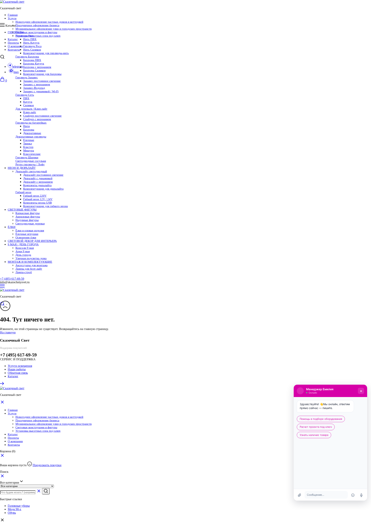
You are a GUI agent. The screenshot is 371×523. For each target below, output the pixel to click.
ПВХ (26, 98)
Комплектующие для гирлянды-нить (46, 53)
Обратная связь (18, 372)
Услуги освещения (20, 365)
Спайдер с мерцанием (37, 119)
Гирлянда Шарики (26, 157)
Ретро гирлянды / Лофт (30, 164)
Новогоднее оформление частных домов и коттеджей (49, 21)
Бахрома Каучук (33, 63)
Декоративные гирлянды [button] (30, 136)
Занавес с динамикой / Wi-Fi (41, 91)
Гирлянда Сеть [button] (24, 94)
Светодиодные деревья (30, 223)
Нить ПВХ (30, 39)
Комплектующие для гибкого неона (45, 206)
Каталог (13, 39)
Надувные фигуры (27, 220)
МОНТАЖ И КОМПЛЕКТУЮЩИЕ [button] (30, 261)
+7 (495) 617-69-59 (12, 278)
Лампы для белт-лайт (28, 268)
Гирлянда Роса (32, 46)
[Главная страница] (2, 384)
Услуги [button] (12, 18)
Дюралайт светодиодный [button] (31, 171)
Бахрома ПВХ (32, 60)
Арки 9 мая (22, 251)
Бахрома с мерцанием (37, 67)
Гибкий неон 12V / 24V (38, 199)
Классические (32, 154)
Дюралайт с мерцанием (38, 181)
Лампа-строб (23, 272)
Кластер (28, 147)
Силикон (28, 105)
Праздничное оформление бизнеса (37, 25)
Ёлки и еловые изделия (29, 230)
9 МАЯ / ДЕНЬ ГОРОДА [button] (23, 244)
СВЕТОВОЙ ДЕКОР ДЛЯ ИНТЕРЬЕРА (32, 240)
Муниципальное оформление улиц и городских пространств (53, 28)
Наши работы (17, 369)
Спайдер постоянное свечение (42, 115)
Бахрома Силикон (34, 70)
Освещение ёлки (25, 237)
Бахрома (28, 129)
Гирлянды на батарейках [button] (31, 122)
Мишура (28, 150)
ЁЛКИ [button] (11, 227)
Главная (13, 14)
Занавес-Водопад (34, 87)
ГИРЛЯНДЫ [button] (15, 32)
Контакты (14, 49)
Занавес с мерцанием (36, 84)
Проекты (13, 42)
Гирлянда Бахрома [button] (27, 56)
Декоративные (32, 133)
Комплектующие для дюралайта (43, 188)
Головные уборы (19, 505)
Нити (26, 126)
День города (23, 254)
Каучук (27, 101)
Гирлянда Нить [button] (24, 35)
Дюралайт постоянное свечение (43, 174)
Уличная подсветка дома (31, 258)
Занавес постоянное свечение (42, 80)
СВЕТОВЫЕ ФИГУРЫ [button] (22, 209)
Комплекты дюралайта (37, 185)
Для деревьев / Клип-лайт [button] (31, 108)
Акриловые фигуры (27, 216)
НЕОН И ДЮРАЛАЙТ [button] (22, 167)
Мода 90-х (14, 509)
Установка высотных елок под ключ (37, 35)
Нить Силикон (32, 49)
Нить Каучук (31, 42)
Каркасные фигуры (27, 213)
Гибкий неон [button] (23, 192)
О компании (15, 46)
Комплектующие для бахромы (42, 74)
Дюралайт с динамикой (37, 178)
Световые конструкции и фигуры (36, 32)
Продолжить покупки (47, 465)
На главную (8, 332)
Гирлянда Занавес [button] (26, 77)
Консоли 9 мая (24, 247)
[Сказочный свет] (12, 1)
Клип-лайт (29, 112)
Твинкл (27, 143)
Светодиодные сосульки (30, 160)
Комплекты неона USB (37, 202)
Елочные (28, 140)
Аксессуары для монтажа (31, 265)
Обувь (12, 512)
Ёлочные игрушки (26, 234)
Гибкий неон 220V (35, 195)
